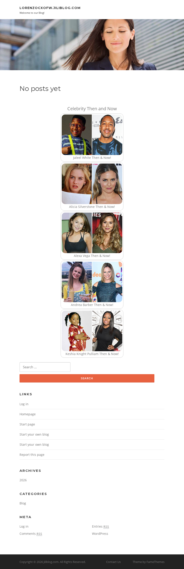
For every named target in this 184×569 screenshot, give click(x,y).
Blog (23, 503)
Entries (100, 526)
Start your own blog (34, 434)
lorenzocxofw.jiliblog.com (50, 8)
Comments (31, 533)
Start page (27, 424)
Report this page (32, 454)
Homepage (28, 414)
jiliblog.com (51, 562)
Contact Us (113, 562)
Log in (24, 404)
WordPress (100, 533)
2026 (23, 480)
